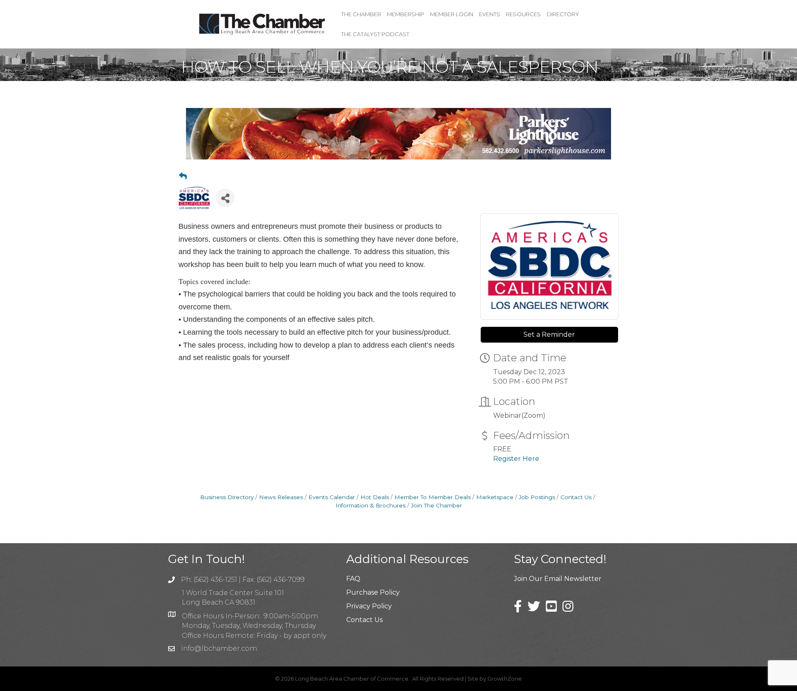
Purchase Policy (373, 592)
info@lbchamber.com (219, 648)
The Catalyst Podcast (375, 34)
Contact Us (576, 497)
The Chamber (361, 14)
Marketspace (494, 497)
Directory (563, 14)
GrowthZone (504, 678)
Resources (523, 14)
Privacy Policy (369, 606)
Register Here (516, 459)
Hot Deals (374, 497)
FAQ (353, 579)
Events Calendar (331, 497)
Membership (405, 14)
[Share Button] (225, 198)
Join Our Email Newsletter (557, 579)
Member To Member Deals (432, 497)
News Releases (281, 497)
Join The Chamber (436, 505)
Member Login (451, 14)
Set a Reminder (549, 334)
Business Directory (227, 497)
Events (489, 14)
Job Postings (537, 497)
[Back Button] (183, 176)
